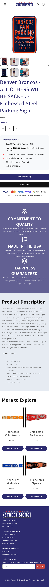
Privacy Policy (7, 537)
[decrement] (2, 128)
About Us (6, 551)
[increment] (16, 128)
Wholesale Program (9, 554)
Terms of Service (8, 534)
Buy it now (24, 184)
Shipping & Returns (9, 540)
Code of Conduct (8, 543)
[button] (4, 4)
